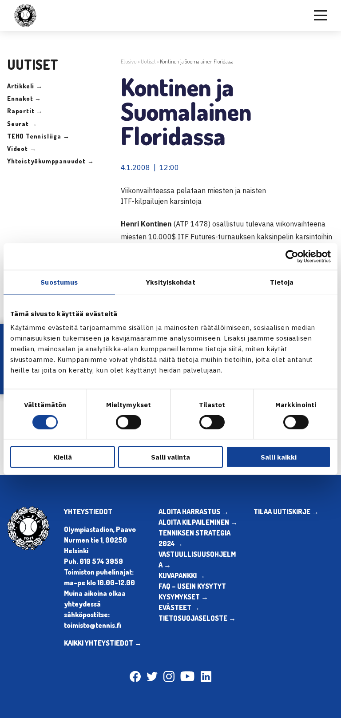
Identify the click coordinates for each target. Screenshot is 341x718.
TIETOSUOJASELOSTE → (197, 618)
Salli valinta (170, 457)
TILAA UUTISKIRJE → (286, 511)
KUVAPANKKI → (182, 575)
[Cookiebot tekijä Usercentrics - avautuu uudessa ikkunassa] (292, 256)
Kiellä (62, 457)
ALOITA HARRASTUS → (194, 511)
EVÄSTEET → (179, 607)
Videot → (21, 148)
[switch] (128, 422)
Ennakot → (24, 98)
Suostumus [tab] (59, 282)
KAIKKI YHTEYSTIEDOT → (103, 643)
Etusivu (129, 61)
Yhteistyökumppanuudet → (50, 161)
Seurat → (22, 123)
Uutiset (148, 61)
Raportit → (25, 111)
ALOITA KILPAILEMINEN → (198, 522)
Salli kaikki (279, 457)
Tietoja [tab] (281, 282)
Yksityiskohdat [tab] (170, 282)
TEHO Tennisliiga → (38, 136)
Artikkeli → (25, 86)
